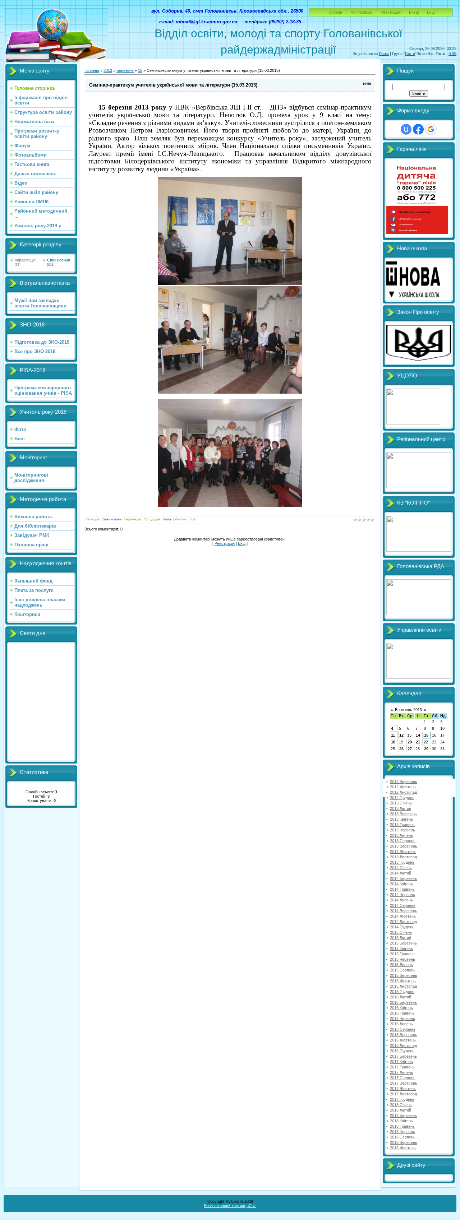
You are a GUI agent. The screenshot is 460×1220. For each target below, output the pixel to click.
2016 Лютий (400, 997)
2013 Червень (402, 830)
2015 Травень (402, 954)
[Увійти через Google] (431, 129)
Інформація (25, 260)
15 (140, 70)
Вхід (430, 12)
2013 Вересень (403, 846)
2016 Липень (401, 1024)
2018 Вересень (403, 1142)
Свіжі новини (58, 260)
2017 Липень (401, 1072)
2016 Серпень (402, 1029)
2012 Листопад (403, 792)
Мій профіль (361, 12)
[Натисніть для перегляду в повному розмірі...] (230, 283)
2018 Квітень (401, 1121)
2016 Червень (402, 1018)
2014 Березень (403, 878)
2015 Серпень (402, 970)
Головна (334, 12)
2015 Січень (401, 932)
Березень (125, 70)
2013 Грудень (402, 862)
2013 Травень (402, 824)
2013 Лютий (400, 808)
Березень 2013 (408, 710)
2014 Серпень (402, 905)
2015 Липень (401, 964)
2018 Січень (401, 1105)
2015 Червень (402, 959)
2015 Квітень (401, 948)
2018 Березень (403, 1115)
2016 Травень (402, 1013)
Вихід (414, 12)
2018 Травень (402, 1126)
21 (418, 742)
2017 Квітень (401, 1061)
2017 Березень (403, 1056)
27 (410, 749)
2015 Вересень (403, 975)
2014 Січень (401, 868)
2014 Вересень (403, 911)
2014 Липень (401, 900)
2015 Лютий (400, 938)
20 (410, 742)
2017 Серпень (402, 1078)
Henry (167, 519)
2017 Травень (402, 1067)
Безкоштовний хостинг (224, 1205)
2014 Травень (402, 889)
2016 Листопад (403, 1045)
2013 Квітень (401, 819)
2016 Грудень (402, 1051)
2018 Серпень (402, 1137)
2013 (108, 70)
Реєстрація (391, 12)
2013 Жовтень (403, 851)
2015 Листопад (403, 986)
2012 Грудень (402, 797)
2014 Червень (402, 894)
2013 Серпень (402, 841)
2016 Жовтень (403, 1040)
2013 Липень (401, 835)
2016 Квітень (401, 1008)
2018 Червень (402, 1131)
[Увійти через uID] (406, 129)
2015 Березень (403, 943)
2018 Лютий (400, 1110)
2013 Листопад (403, 857)
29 (426, 749)
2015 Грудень (402, 991)
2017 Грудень (402, 1099)
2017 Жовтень (403, 1088)
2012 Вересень (403, 781)
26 (401, 749)
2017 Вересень (403, 1083)
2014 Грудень (402, 927)
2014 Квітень (401, 884)
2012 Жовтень (403, 787)
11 (393, 735)
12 (401, 735)
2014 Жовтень (403, 916)
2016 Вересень (403, 1035)
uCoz (251, 1205)
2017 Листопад (403, 1094)
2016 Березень (403, 1002)
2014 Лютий (400, 873)
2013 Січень (401, 803)
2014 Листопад (403, 921)
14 (418, 735)
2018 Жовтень (403, 1148)
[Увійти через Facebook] (418, 129)
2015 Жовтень (403, 981)
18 (393, 742)
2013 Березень (403, 814)
